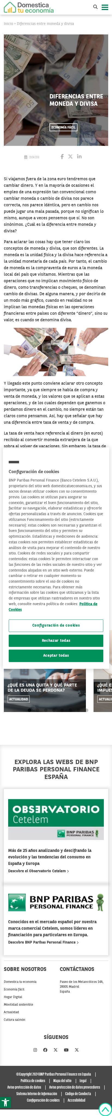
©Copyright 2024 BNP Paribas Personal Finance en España (53, 1074)
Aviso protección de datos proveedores (74, 1087)
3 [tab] (46, 710)
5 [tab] (62, 710)
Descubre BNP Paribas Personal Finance (42, 942)
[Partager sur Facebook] (62, 157)
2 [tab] (37, 710)
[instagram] (35, 1050)
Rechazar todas (56, 641)
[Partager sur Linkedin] (79, 157)
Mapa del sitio (62, 1081)
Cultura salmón (14, 1020)
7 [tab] (78, 710)
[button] (5, 1102)
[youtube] (66, 1050)
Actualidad (18, 699)
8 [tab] (86, 710)
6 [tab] (70, 710)
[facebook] (45, 1050)
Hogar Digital (13, 997)
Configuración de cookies (56, 625)
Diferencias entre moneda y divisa (45, 24)
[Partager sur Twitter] (70, 157)
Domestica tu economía (20, 982)
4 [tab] (54, 710)
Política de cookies (33, 1081)
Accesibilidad (76, 1100)
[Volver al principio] (105, 1109)
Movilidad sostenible (18, 1004)
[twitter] (56, 1050)
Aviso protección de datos (24, 1087)
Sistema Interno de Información (36, 1094)
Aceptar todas (56, 656)
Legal (83, 1081)
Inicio (8, 24)
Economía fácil (63, 127)
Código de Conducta (78, 1094)
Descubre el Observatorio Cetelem (37, 871)
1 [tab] (29, 710)
